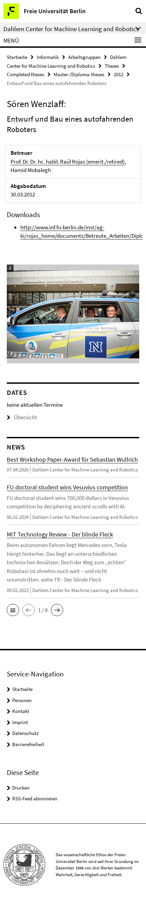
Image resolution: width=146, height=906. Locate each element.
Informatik (48, 57)
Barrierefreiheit (28, 744)
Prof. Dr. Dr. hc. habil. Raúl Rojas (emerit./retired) (68, 161)
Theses (112, 66)
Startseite (17, 57)
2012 (118, 74)
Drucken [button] (21, 787)
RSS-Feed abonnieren (34, 798)
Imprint (20, 722)
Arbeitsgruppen (84, 57)
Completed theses (25, 74)
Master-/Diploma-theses (79, 74)
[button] (13, 610)
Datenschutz (25, 733)
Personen (22, 700)
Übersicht (25, 417)
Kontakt (20, 711)
